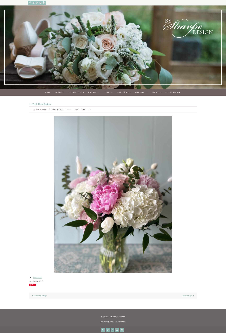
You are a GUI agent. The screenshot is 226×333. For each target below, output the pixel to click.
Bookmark (37, 277)
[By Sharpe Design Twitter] (33, 3)
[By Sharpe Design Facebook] (30, 3)
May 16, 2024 (58, 109)
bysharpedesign (39, 109)
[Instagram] (40, 3)
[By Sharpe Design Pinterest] (37, 3)
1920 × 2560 (80, 109)
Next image (187, 295)
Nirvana (112, 322)
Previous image (40, 295)
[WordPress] (44, 3)
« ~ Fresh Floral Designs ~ (40, 104)
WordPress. (121, 322)
